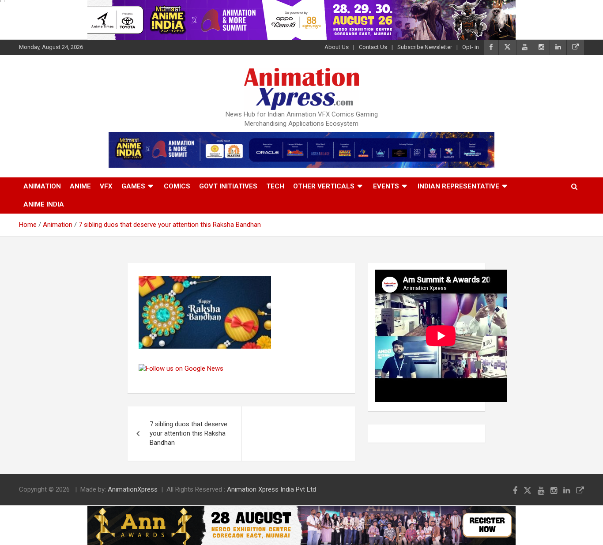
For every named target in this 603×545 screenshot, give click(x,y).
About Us (336, 47)
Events (386, 186)
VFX (106, 186)
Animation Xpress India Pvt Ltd (271, 489)
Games (133, 186)
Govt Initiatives (228, 186)
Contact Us (373, 47)
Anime (80, 186)
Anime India (43, 204)
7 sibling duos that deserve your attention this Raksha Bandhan (188, 433)
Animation (42, 186)
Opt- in (470, 47)
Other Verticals (323, 186)
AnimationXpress (133, 489)
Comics (177, 186)
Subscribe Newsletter (424, 47)
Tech (275, 186)
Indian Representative (458, 186)
